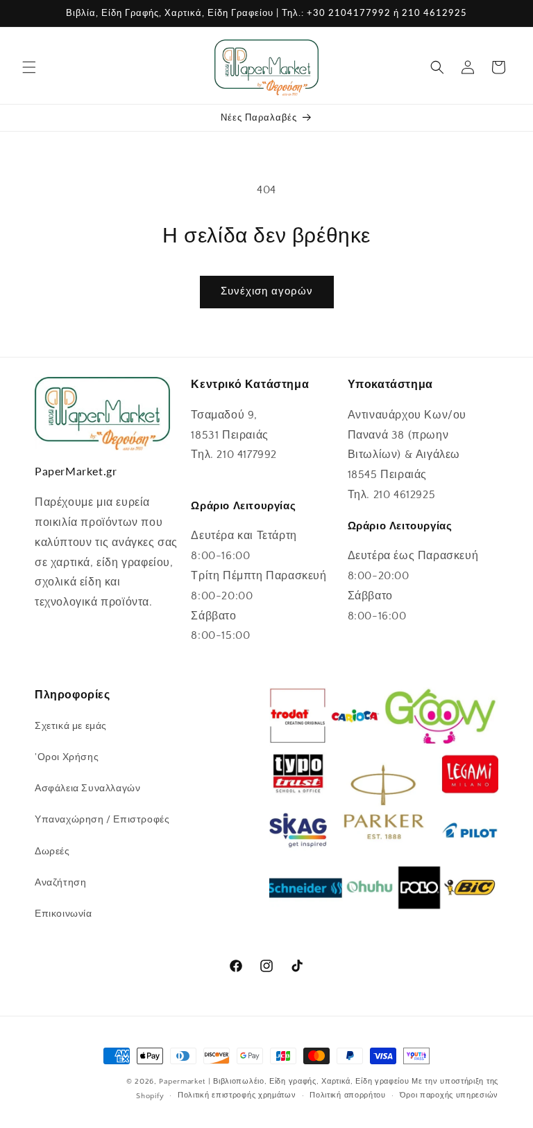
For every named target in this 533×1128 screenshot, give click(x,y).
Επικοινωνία (63, 913)
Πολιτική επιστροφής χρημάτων (237, 1095)
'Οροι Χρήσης (67, 757)
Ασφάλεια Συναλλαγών (87, 788)
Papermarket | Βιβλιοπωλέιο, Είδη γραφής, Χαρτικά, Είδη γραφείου (284, 1081)
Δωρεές (52, 851)
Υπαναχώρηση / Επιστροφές (102, 819)
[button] (29, 67)
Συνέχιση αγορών (267, 291)
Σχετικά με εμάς (71, 726)
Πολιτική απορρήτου (348, 1095)
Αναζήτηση (60, 882)
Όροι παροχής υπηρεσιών (449, 1095)
